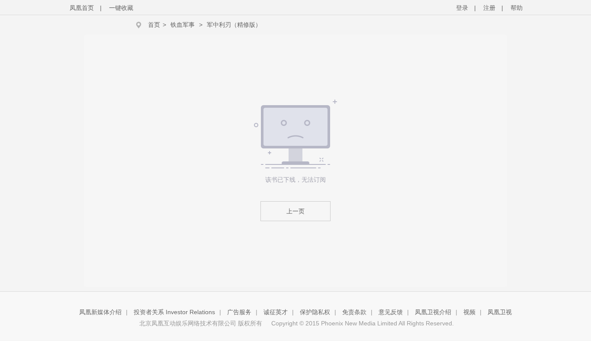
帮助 (517, 7)
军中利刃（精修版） (234, 24)
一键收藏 (121, 7)
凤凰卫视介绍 (433, 312)
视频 (469, 312)
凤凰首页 (82, 7)
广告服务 (239, 312)
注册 (489, 7)
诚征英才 (275, 312)
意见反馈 (391, 312)
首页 (154, 24)
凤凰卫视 (500, 312)
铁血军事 (182, 24)
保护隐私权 (315, 312)
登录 (462, 7)
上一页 (295, 211)
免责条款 (354, 312)
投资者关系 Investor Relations (174, 312)
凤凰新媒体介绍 (100, 312)
